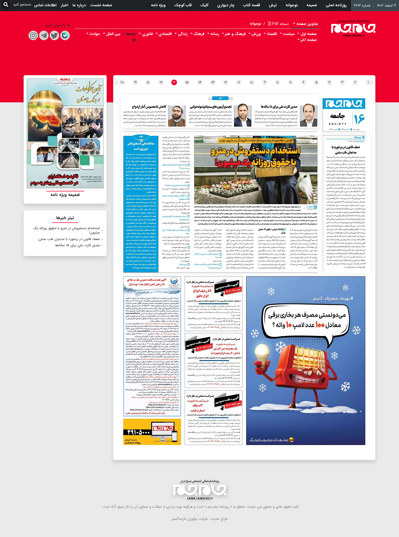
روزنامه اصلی (336, 5)
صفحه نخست (101, 5)
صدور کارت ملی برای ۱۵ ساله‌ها (77, 245)
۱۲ (225, 82)
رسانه (214, 34)
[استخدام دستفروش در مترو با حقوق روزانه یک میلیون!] (222, 201)
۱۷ (161, 82)
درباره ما (79, 5)
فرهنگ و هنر (235, 34)
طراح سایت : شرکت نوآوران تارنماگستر (199, 519)
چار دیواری (226, 5)
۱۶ (134, 40)
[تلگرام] (44, 35)
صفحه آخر (309, 40)
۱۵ (187, 82)
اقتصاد (272, 34)
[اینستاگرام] (33, 35)
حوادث (95, 34)
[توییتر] (54, 35)
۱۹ (135, 82)
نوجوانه (292, 5)
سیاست (288, 34)
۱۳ (213, 82)
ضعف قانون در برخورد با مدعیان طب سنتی (69, 239)
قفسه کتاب (251, 5)
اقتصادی (165, 34)
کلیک (204, 5)
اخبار (64, 5)
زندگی (183, 34)
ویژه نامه (158, 5)
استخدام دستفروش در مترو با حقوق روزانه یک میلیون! (66, 230)
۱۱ (239, 82)
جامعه (131, 34)
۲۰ (122, 82)
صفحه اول (308, 34)
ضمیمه (311, 5)
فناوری (147, 34)
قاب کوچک (183, 5)
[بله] (65, 35)
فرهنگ (198, 34)
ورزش (256, 34)
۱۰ (251, 82)
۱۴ (199, 82)
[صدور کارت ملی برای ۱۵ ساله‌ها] (220, 111)
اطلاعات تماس (45, 5)
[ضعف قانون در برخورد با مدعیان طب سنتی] (347, 204)
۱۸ (148, 82)
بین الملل (113, 34)
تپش (273, 5)
